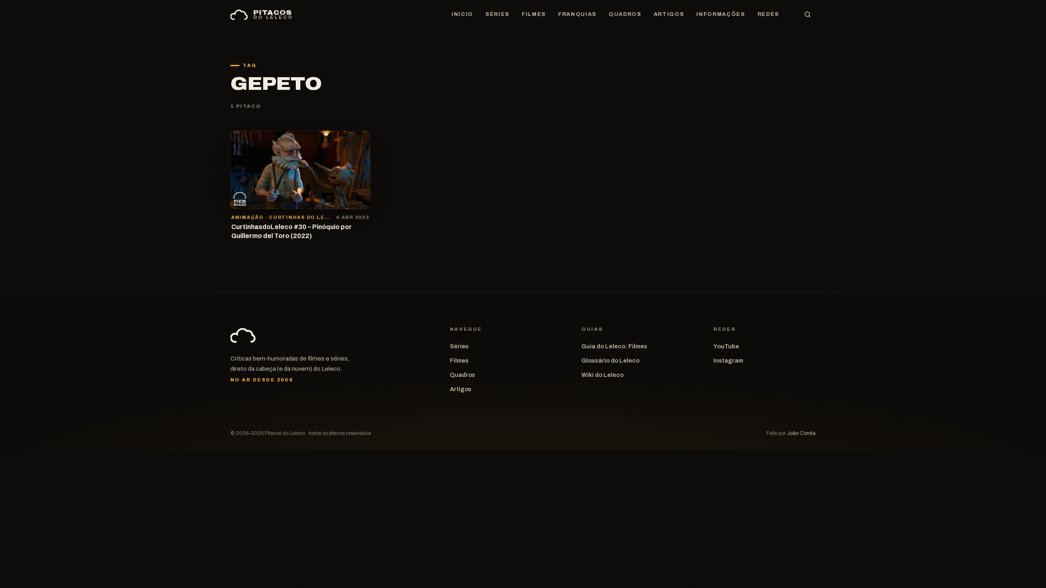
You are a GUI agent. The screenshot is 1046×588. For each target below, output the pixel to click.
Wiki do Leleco (602, 375)
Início (462, 14)
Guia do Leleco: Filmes (614, 346)
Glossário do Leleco (610, 360)
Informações (720, 14)
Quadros (625, 14)
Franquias (577, 14)
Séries (497, 14)
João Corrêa (801, 433)
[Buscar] (807, 15)
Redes (768, 14)
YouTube (726, 346)
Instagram (728, 360)
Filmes (534, 14)
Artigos (669, 14)
